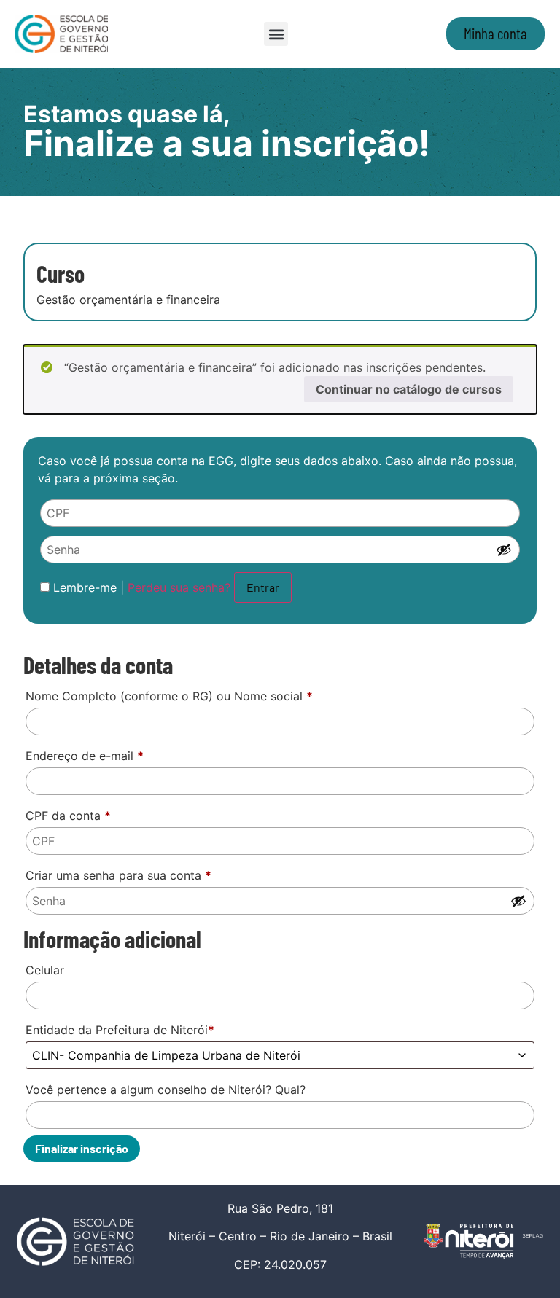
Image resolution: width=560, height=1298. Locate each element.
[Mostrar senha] (504, 550)
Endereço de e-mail (85, 755)
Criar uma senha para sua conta (118, 875)
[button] (276, 34)
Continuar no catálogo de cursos (409, 389)
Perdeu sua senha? (179, 587)
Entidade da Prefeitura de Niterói (120, 1030)
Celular (45, 970)
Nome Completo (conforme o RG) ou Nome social (169, 696)
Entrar (262, 587)
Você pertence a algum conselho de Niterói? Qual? (166, 1089)
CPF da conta (68, 815)
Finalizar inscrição (81, 1148)
